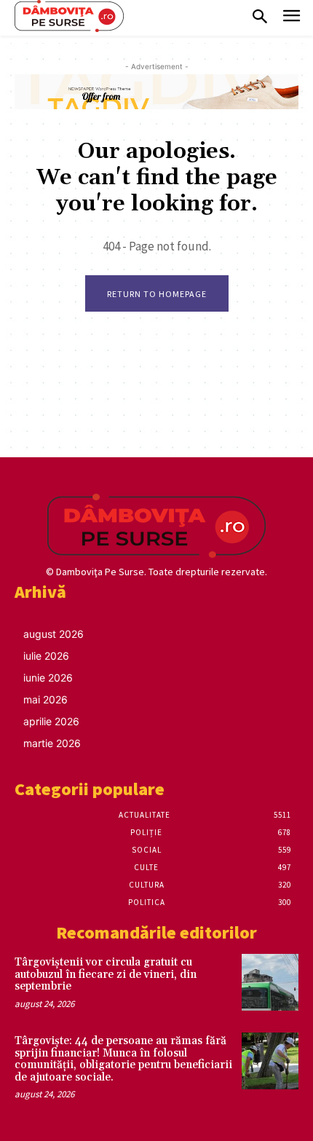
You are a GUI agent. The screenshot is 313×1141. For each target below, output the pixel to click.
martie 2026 (52, 743)
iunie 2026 (48, 677)
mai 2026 (45, 699)
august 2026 (53, 634)
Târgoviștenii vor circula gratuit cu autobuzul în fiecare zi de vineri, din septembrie (106, 974)
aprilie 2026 (51, 721)
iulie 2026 (46, 656)
